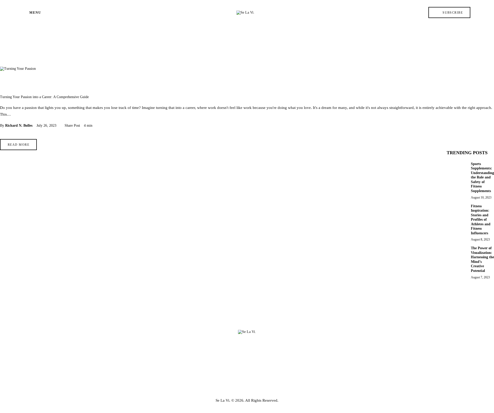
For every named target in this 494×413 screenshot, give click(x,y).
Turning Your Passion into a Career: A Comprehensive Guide (44, 97)
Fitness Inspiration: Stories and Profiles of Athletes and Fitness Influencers (480, 219)
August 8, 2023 (480, 239)
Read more (18, 145)
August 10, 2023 (481, 197)
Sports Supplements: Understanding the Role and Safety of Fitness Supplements (482, 177)
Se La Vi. (223, 400)
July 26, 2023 (46, 125)
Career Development (20, 84)
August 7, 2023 (480, 277)
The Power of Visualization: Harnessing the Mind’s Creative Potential (482, 259)
